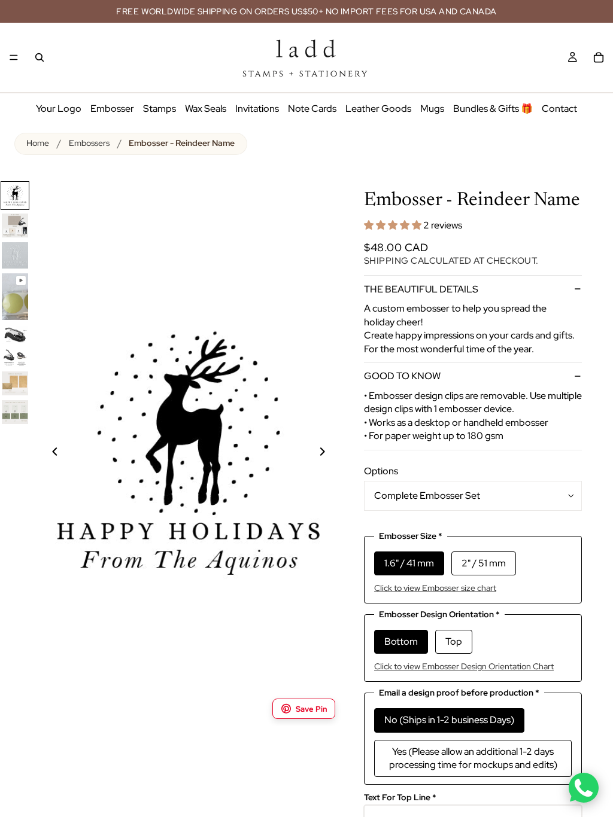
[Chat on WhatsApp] (584, 788)
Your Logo (58, 108)
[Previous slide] (48, 453)
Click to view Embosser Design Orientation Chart (464, 666)
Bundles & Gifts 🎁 (493, 108)
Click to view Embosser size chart (435, 588)
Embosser (112, 108)
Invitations (257, 108)
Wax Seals (205, 108)
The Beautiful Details (421, 289)
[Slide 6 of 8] (15, 358)
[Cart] (598, 57)
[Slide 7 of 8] (15, 383)
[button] (393, 225)
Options (381, 471)
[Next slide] (329, 453)
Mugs (432, 108)
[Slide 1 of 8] (15, 195)
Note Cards (312, 108)
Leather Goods (378, 108)
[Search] (39, 57)
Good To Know (402, 376)
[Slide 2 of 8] (15, 225)
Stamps (159, 108)
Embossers (89, 143)
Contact (559, 108)
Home (37, 143)
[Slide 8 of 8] (15, 412)
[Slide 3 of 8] (15, 255)
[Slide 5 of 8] (15, 334)
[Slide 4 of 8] (15, 296)
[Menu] (14, 57)
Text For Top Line (400, 797)
